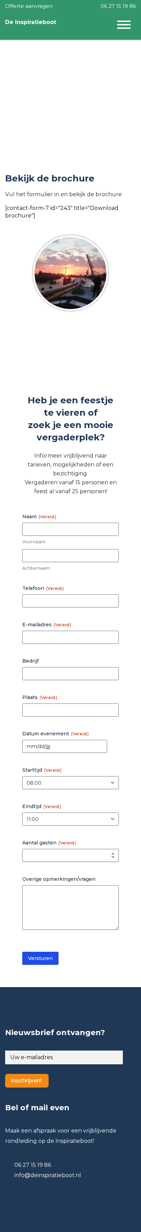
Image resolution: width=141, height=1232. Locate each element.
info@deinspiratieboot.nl (47, 1175)
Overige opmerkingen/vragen (58, 879)
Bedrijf (30, 661)
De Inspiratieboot (30, 22)
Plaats (39, 697)
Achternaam (36, 568)
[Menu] (124, 26)
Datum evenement (55, 734)
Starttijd (42, 770)
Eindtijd (41, 806)
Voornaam (34, 541)
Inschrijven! (26, 1080)
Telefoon (43, 588)
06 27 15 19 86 (117, 6)
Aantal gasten (49, 843)
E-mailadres (46, 624)
